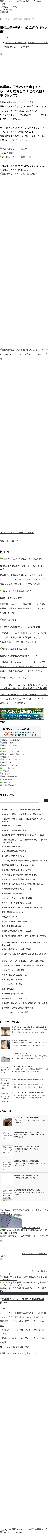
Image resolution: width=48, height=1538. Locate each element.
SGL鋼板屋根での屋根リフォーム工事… (27, 1132)
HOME (3, 4)
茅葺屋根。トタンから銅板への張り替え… (27, 1175)
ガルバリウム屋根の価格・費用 (14, 1347)
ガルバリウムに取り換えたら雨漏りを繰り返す (22, 1317)
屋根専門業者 (34, 42)
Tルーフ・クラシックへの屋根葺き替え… (27, 1118)
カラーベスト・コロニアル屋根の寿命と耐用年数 (27, 1093)
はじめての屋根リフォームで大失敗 (17, 532)
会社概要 (4, 12)
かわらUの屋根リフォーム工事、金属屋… (27, 1146)
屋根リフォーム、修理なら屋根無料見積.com (21, 1)
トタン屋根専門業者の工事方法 (22, 1066)
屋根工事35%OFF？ (9, 541)
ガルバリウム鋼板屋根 (15, 42)
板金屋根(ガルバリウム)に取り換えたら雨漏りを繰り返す (30, 1027)
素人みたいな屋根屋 (19, 47)
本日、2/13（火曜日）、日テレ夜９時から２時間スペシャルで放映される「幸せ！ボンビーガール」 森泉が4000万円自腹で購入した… (24, 698)
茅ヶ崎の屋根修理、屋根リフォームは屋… (27, 1190)
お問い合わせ (6, 9)
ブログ (8, 38)
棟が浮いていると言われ (19, 1053)
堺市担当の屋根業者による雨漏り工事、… (27, 1161)
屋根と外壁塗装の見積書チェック (18, 656)
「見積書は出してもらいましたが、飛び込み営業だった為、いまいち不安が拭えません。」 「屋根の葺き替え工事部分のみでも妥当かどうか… (23, 666)
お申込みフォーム (8, 7)
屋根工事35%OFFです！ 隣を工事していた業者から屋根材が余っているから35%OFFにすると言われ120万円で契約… (24, 608)
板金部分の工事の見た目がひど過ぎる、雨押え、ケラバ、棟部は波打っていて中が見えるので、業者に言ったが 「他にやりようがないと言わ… (23, 579)
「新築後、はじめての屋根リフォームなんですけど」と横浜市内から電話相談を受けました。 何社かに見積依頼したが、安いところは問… (23, 637)
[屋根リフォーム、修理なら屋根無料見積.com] (24, 1302)
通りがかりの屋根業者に (19, 1040)
